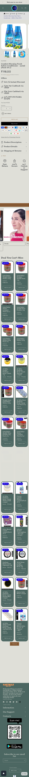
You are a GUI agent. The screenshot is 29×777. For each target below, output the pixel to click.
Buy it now (14, 123)
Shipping (8, 74)
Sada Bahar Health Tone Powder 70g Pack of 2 (7, 434)
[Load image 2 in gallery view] (14, 54)
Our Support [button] (8, 712)
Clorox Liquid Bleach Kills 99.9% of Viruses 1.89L (21, 627)
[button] (3, 8)
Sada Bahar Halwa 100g (21, 339)
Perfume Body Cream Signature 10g (7, 564)
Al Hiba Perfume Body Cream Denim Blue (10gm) (7, 595)
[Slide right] (27, 54)
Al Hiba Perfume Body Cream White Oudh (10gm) (7, 499)
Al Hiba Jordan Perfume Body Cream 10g (7, 371)
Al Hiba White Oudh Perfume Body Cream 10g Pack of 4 (7, 626)
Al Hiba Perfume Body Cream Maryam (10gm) (21, 371)
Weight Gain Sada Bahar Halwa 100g (7, 401)
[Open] (3, 773)
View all (14, 644)
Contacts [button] (7, 716)
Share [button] (4, 155)
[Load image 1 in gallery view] (7, 54)
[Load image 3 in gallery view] (22, 54)
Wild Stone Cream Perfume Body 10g (20, 564)
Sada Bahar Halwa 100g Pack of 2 (7, 340)
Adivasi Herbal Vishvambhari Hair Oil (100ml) (21, 532)
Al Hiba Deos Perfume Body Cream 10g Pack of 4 (21, 402)
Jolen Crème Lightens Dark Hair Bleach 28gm (7, 467)
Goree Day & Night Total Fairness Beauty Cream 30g (21, 467)
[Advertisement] (14, 188)
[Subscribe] (24, 760)
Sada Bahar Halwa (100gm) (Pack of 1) (6, 309)
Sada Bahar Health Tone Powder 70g (21, 308)
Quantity (3, 105)
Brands (13, 13)
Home (7, 13)
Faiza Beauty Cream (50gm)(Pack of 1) (7, 531)
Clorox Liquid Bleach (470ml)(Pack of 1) (21, 499)
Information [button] (8, 708)
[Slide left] (1, 54)
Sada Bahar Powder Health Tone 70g (21, 278)
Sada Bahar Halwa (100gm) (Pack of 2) (21, 434)
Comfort (20, 13)
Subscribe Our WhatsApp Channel (10, 137)
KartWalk (8, 704)
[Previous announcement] (2, 2)
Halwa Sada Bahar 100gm (21, 592)
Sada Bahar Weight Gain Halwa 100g (7, 277)
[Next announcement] (26, 2)
